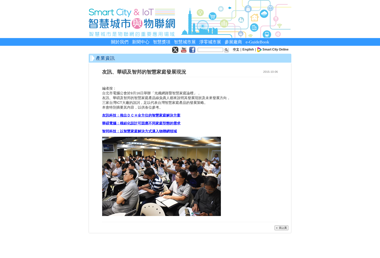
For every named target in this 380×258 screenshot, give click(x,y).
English (248, 49)
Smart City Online (275, 49)
